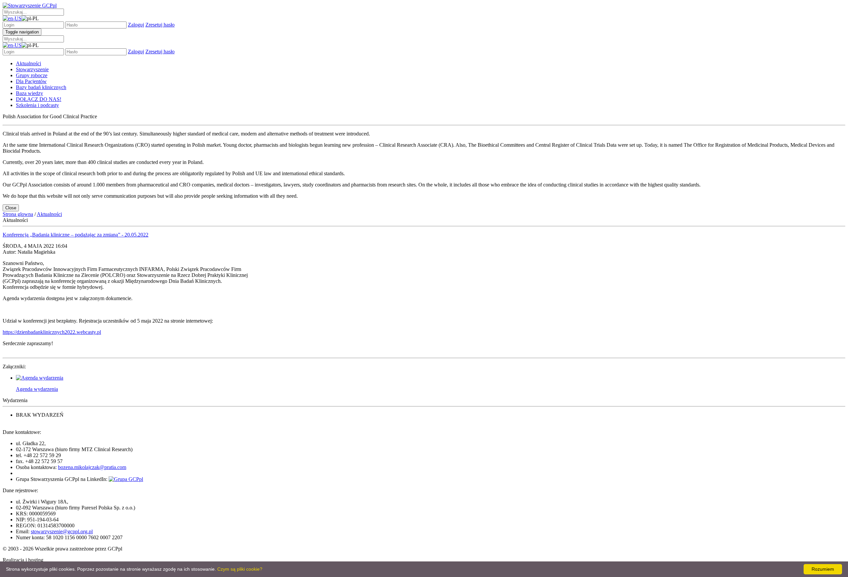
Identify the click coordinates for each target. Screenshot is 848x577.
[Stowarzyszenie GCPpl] (30, 5)
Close (10, 207)
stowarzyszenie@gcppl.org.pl (62, 531)
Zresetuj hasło (160, 24)
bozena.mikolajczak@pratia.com (92, 467)
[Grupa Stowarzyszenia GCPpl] (126, 479)
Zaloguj (136, 24)
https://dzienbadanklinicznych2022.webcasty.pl (52, 332)
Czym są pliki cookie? (239, 569)
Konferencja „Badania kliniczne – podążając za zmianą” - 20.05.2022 (75, 234)
